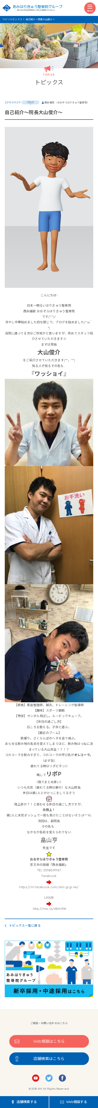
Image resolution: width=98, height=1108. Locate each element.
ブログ (30, 102)
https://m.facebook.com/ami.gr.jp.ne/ (48, 887)
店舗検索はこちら (49, 1058)
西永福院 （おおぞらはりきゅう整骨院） (66, 102)
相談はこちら (49, 1041)
